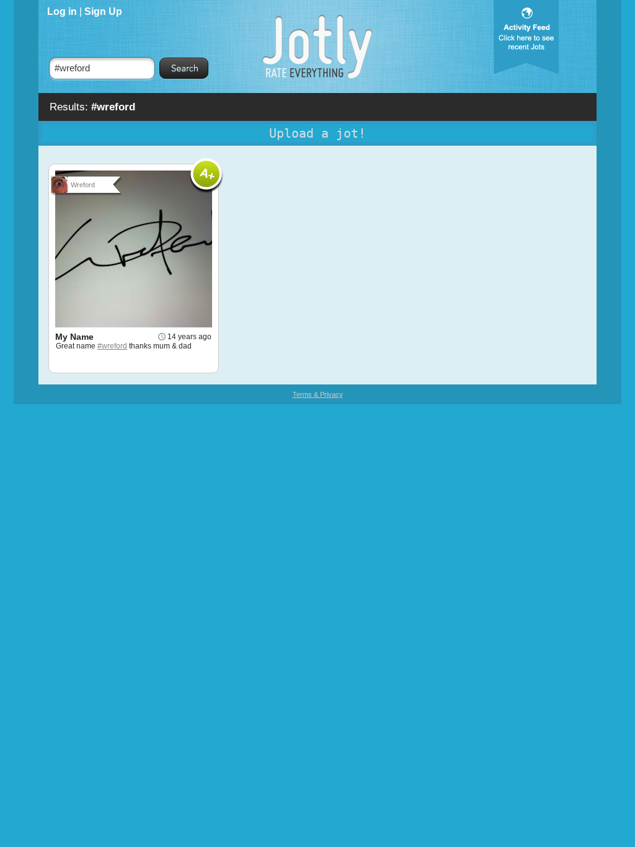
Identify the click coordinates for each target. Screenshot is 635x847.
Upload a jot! (317, 133)
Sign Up (103, 11)
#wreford (112, 346)
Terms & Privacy (318, 394)
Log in (62, 11)
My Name (74, 337)
